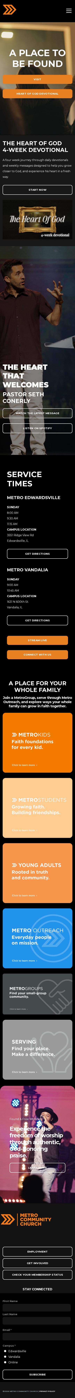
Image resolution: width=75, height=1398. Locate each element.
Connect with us (37, 654)
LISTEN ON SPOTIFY (37, 428)
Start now (37, 189)
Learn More (37, 1167)
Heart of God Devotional (38, 93)
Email (6, 1330)
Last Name (10, 1314)
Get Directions (37, 553)
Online (13, 1362)
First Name (10, 1301)
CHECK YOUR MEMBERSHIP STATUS (37, 1274)
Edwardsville (17, 1351)
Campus (8, 1345)
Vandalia (14, 1356)
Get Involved (37, 1263)
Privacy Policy (47, 1391)
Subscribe (37, 1374)
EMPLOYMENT (37, 1251)
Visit (37, 79)
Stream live (37, 640)
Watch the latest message (37, 413)
